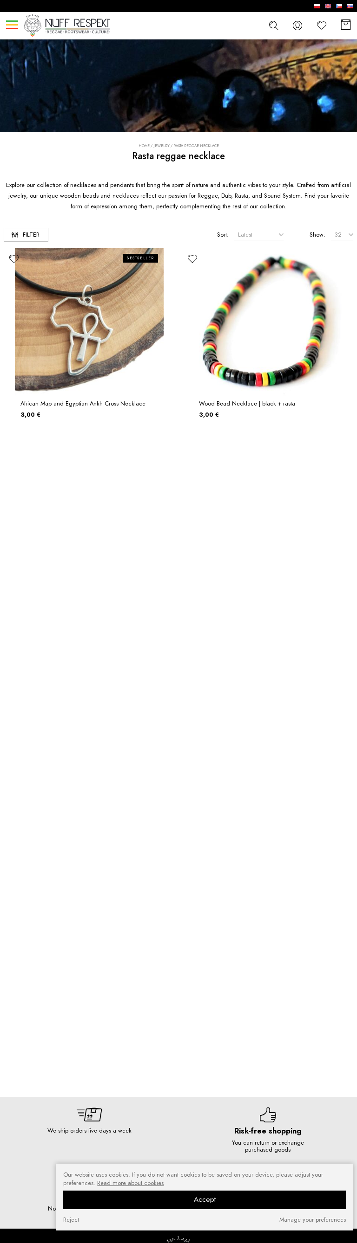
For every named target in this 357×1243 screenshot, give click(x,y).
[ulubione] (14, 258)
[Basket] (345, 25)
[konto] (297, 25)
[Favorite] (321, 25)
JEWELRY (161, 145)
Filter (31, 234)
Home (144, 145)
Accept (205, 1199)
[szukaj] (273, 25)
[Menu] (12, 25)
